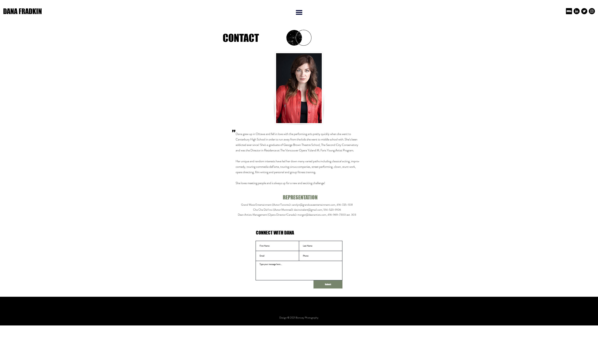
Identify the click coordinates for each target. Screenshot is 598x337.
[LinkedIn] (577, 11)
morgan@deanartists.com (311, 215)
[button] (299, 12)
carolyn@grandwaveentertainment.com (313, 205)
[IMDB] (569, 11)
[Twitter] (584, 11)
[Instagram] (592, 11)
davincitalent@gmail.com (308, 210)
